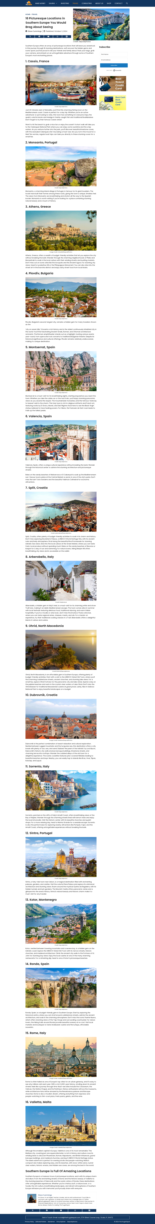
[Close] (102, 591)
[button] (64, 623)
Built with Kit (91, 615)
